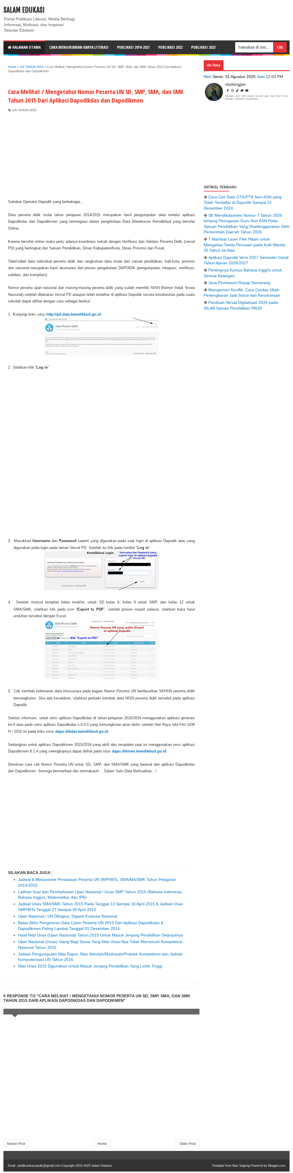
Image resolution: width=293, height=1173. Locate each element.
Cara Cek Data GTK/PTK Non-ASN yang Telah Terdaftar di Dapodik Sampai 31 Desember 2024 (243, 202)
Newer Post (16, 1144)
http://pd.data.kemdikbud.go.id (73, 314)
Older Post (187, 1144)
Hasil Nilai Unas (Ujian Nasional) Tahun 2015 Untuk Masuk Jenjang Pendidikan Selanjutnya (100, 935)
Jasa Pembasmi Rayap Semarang (239, 282)
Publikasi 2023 (203, 47)
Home (102, 1144)
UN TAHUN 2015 (24, 110)
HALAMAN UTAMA (26, 47)
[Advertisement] (101, 155)
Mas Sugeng (241, 1165)
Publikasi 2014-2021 (133, 47)
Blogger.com (276, 1165)
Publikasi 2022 (170, 47)
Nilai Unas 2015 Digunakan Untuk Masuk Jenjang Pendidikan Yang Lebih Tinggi (90, 966)
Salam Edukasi (24, 10)
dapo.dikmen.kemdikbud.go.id (139, 751)
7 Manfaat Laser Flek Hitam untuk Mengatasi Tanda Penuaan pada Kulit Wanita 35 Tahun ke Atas (244, 245)
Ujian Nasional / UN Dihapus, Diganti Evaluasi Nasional (67, 916)
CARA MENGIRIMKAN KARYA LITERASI (78, 47)
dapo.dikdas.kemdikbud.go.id (81, 731)
